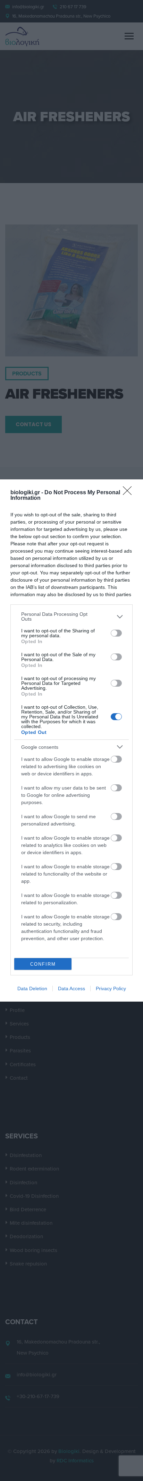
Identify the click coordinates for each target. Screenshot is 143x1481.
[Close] (129, 492)
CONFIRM (43, 964)
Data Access (71, 988)
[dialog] (71, 740)
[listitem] (71, 616)
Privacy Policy (111, 988)
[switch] (116, 633)
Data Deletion (32, 988)
